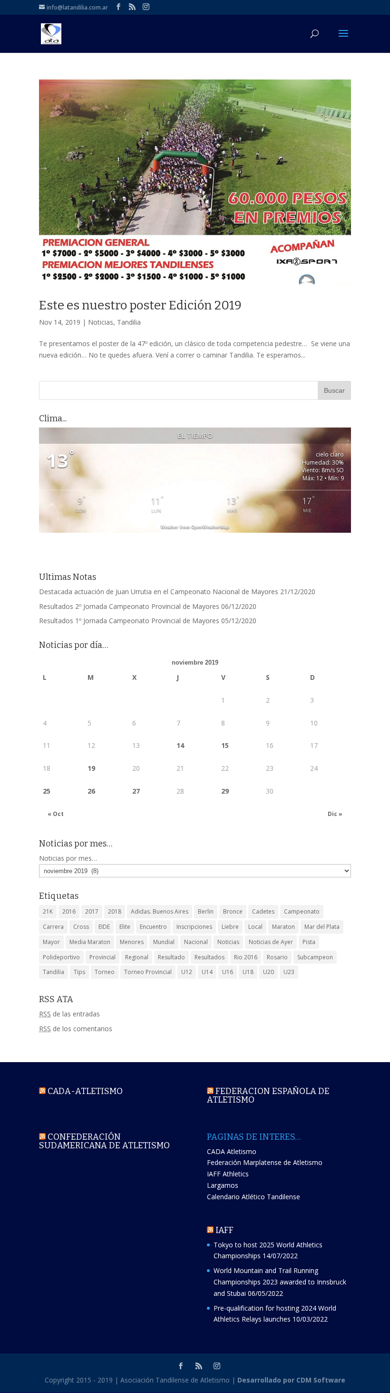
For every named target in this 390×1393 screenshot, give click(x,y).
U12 (186, 972)
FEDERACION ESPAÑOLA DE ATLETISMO (268, 1095)
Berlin (206, 911)
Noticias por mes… (68, 858)
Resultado (171, 957)
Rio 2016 (245, 957)
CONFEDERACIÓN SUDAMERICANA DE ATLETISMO (104, 1141)
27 (136, 791)
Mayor (51, 942)
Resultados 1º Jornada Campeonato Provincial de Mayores (129, 620)
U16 (227, 972)
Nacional (196, 942)
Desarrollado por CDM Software (291, 1379)
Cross (81, 927)
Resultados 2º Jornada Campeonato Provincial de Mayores (129, 606)
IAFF (224, 1230)
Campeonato (302, 911)
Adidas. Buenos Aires (159, 911)
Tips (79, 972)
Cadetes (263, 911)
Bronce (233, 911)
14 (180, 745)
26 (91, 791)
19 (91, 768)
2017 (91, 911)
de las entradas (69, 1013)
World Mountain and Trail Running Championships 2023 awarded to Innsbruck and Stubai (280, 1282)
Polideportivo (61, 957)
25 (46, 791)
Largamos (222, 1185)
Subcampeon (315, 957)
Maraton (283, 927)
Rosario (277, 957)
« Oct (56, 814)
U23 (288, 972)
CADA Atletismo (231, 1151)
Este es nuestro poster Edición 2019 (140, 305)
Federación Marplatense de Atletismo (264, 1162)
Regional (136, 957)
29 (225, 791)
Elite (124, 927)
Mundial (164, 942)
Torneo (105, 972)
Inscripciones (194, 927)
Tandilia (129, 322)
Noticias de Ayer (271, 942)
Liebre (230, 927)
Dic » (335, 814)
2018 (114, 911)
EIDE (104, 927)
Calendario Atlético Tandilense (253, 1196)
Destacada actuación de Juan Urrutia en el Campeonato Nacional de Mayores (158, 591)
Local (255, 927)
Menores (132, 942)
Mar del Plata (322, 927)
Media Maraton (89, 942)
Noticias (100, 322)
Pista (308, 942)
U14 (207, 972)
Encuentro (153, 927)
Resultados (209, 957)
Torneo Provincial (148, 972)
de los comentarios (75, 1028)
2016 (69, 911)
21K (48, 911)
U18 (248, 972)
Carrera (53, 927)
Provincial (102, 957)
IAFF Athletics (228, 1173)
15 (225, 745)
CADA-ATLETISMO (85, 1091)
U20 (268, 972)
